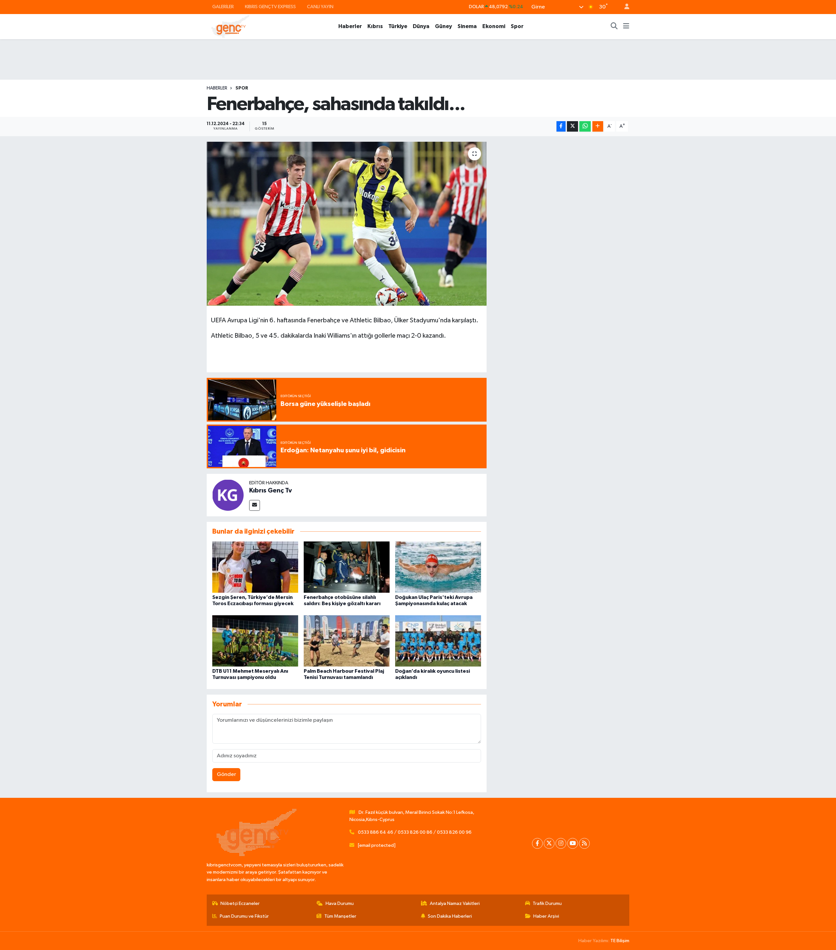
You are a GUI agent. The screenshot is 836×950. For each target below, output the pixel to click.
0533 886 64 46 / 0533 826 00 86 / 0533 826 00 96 (415, 832)
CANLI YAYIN (320, 6)
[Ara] (614, 26)
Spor (517, 26)
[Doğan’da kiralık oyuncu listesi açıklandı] (438, 640)
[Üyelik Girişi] (624, 7)
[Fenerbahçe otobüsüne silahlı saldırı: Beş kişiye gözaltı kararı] (347, 567)
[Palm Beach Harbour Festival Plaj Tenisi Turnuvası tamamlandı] (347, 640)
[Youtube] (572, 843)
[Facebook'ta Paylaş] (561, 126)
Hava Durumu (340, 903)
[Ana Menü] (626, 26)
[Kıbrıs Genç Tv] (228, 495)
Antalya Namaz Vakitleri (455, 903)
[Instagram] (560, 843)
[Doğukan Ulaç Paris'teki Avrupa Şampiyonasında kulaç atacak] (438, 567)
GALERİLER (223, 6)
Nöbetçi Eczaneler (240, 903)
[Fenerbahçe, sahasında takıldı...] (347, 224)
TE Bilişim (619, 940)
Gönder (226, 774)
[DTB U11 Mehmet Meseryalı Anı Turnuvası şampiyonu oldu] (255, 640)
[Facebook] (537, 843)
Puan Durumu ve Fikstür (244, 916)
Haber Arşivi (546, 916)
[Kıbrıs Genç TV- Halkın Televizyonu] (230, 26)
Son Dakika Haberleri (450, 916)
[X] (549, 843)
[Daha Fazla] (597, 126)
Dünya (421, 26)
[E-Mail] (254, 505)
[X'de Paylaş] (572, 126)
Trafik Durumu (547, 903)
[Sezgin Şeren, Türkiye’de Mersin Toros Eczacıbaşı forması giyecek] (255, 567)
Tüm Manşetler (340, 916)
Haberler (350, 26)
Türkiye (397, 26)
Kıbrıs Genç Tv (270, 490)
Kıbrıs (375, 26)
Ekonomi (493, 26)
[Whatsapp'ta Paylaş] (585, 126)
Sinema (467, 26)
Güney (443, 26)
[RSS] (584, 843)
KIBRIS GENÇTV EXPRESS (270, 6)
